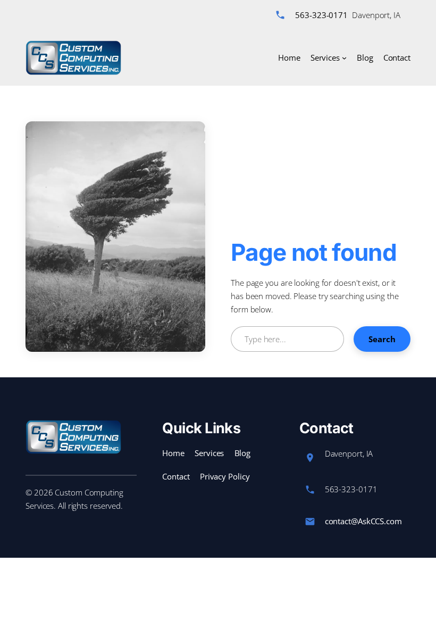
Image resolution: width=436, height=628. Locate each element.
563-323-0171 (321, 15)
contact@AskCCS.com (363, 521)
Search (382, 339)
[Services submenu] (344, 57)
